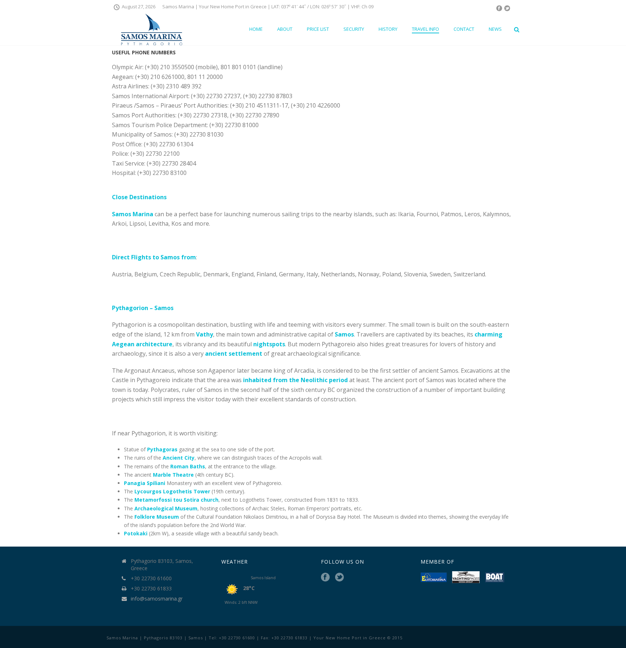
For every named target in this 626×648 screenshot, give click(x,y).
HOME (256, 29)
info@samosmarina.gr (157, 598)
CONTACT (464, 29)
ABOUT (284, 29)
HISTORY (388, 29)
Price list (318, 29)
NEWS (495, 29)
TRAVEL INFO (425, 29)
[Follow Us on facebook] (325, 577)
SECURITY (353, 29)
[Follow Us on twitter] (339, 577)
